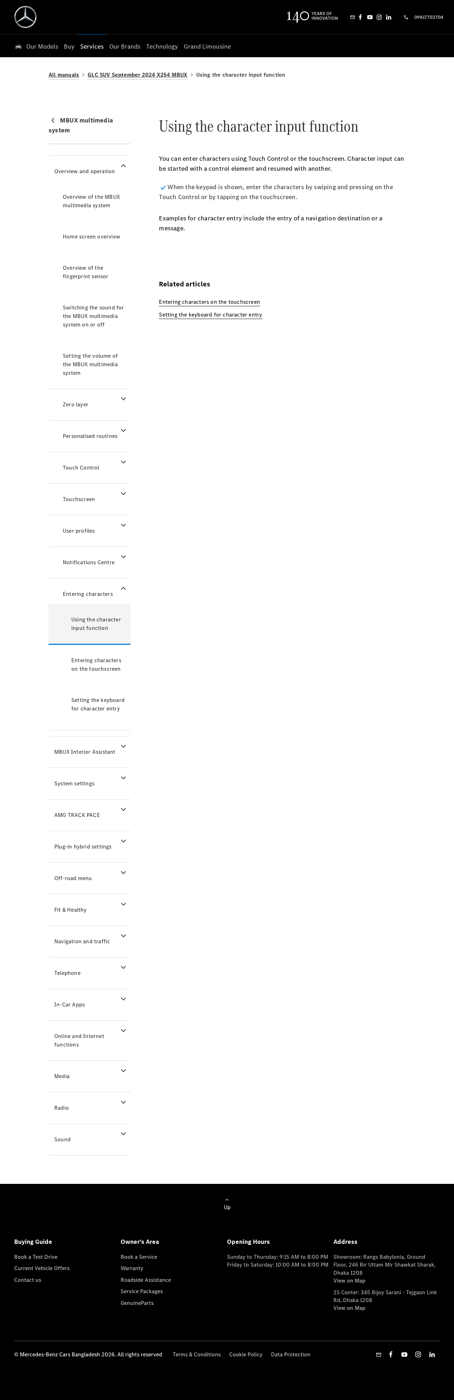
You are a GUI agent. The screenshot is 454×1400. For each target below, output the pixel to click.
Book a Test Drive (35, 1257)
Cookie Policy (245, 1354)
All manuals (64, 74)
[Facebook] (360, 17)
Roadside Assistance (146, 1280)
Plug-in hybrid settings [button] (83, 846)
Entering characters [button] (88, 594)
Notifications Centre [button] (89, 562)
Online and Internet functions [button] (79, 1040)
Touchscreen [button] (79, 499)
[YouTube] (370, 17)
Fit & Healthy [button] (70, 909)
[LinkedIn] (389, 17)
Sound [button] (62, 1139)
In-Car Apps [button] (69, 1004)
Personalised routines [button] (90, 436)
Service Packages (142, 1291)
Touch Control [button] (81, 467)
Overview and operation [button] (84, 171)
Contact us (27, 1280)
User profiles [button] (79, 530)
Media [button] (62, 1076)
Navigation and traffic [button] (82, 941)
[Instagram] (379, 17)
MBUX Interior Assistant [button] (85, 752)
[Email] (352, 17)
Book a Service (139, 1257)
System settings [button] (74, 783)
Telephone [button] (67, 973)
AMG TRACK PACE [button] (77, 815)
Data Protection (290, 1354)
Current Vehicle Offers (42, 1268)
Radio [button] (61, 1107)
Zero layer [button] (75, 404)
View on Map (349, 1280)
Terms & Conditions (197, 1354)
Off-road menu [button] (73, 878)
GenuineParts (137, 1303)
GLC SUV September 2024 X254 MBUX (137, 74)
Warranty (132, 1268)
